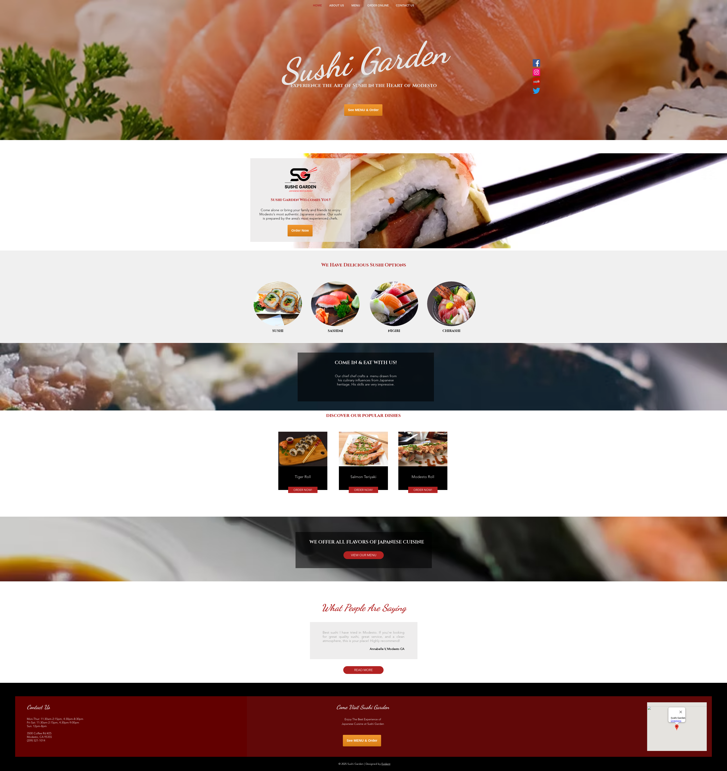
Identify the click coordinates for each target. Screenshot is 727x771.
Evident (385, 764)
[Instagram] (536, 72)
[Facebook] (536, 63)
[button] (363, 555)
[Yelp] (536, 81)
